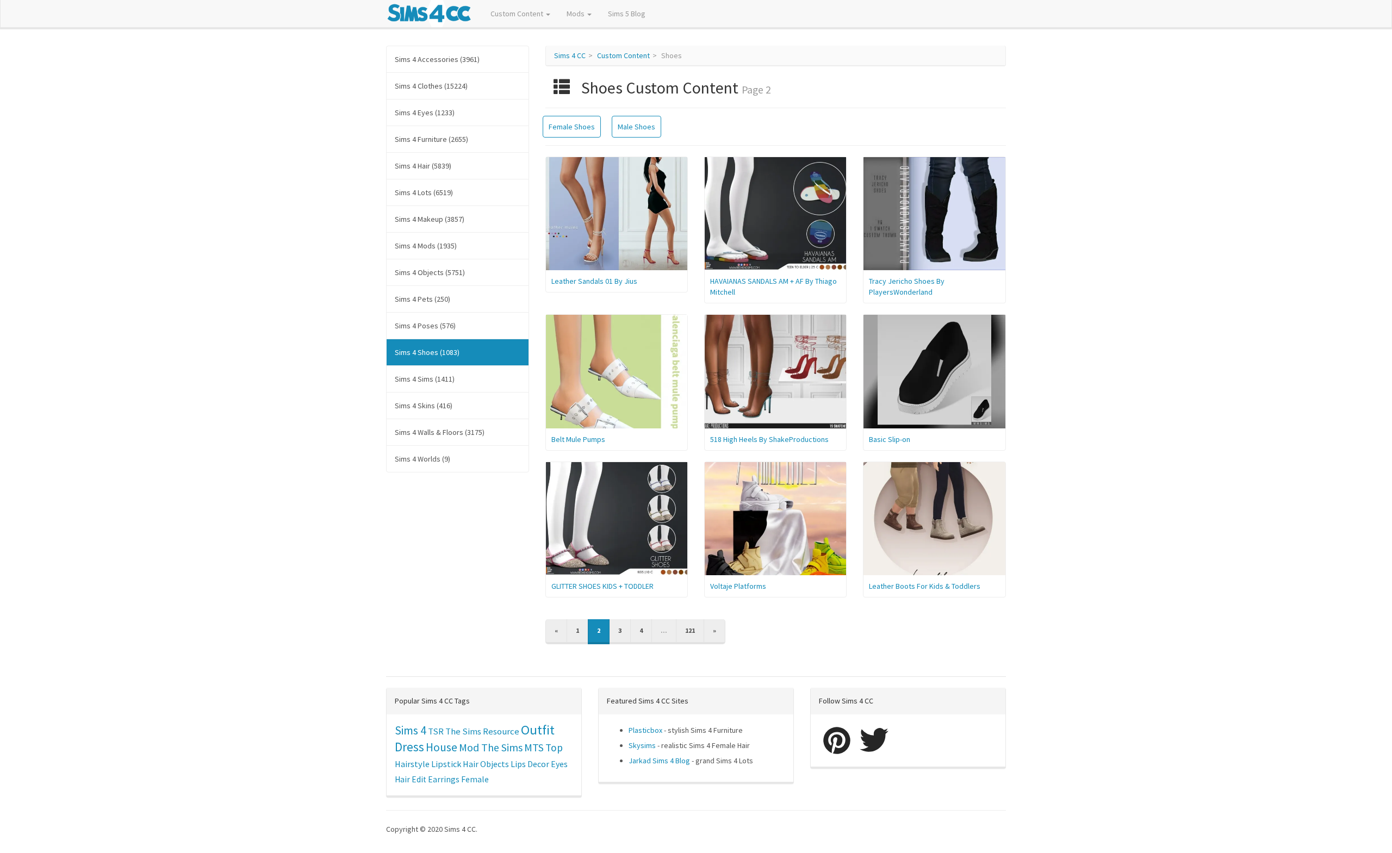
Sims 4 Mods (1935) (426, 246)
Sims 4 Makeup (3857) (429, 219)
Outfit (538, 729)
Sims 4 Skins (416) (423, 405)
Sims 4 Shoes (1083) (427, 352)
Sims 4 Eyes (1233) (425, 112)
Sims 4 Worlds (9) (422, 459)
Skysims (642, 745)
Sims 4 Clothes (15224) (431, 86)
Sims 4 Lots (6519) (424, 192)
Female (475, 779)
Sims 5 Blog (626, 13)
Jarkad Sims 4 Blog (659, 760)
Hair (470, 763)
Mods (576, 13)
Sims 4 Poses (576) (425, 326)
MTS (534, 747)
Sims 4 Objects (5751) (430, 272)
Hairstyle (412, 763)
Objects (494, 763)
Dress (409, 747)
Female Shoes (572, 127)
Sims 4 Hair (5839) (423, 166)
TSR (436, 731)
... (664, 630)
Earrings (443, 779)
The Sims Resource (482, 731)
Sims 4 (410, 730)
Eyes (559, 763)
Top (554, 747)
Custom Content (517, 13)
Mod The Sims (491, 747)
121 (690, 630)
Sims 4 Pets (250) (422, 299)
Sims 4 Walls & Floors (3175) (439, 432)
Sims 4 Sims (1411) (425, 379)
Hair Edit (410, 779)
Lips (518, 763)
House (441, 747)
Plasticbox (645, 730)
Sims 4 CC (570, 55)
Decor (538, 763)
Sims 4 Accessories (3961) (437, 59)
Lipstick (446, 763)
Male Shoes (636, 127)
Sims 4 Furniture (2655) (431, 139)
